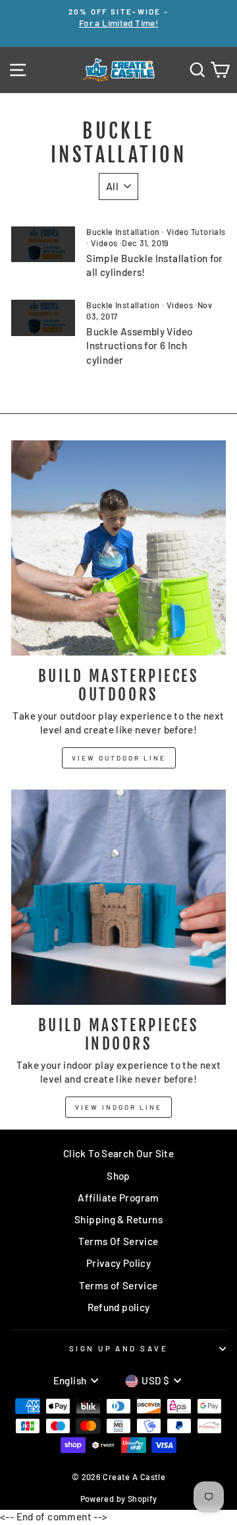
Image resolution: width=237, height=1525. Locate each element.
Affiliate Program (118, 1197)
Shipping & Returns (118, 1219)
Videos (104, 243)
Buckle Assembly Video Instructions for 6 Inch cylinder (139, 345)
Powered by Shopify (118, 1498)
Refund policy (119, 1307)
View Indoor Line (118, 1107)
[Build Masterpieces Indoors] (118, 897)
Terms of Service (118, 1285)
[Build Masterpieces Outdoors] (118, 548)
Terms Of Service (118, 1241)
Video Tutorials (196, 231)
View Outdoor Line (119, 758)
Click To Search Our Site (118, 1153)
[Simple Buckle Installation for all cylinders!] (43, 244)
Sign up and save (118, 1348)
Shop (118, 1176)
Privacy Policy (118, 1263)
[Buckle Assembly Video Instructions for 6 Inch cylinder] (43, 318)
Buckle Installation (122, 231)
